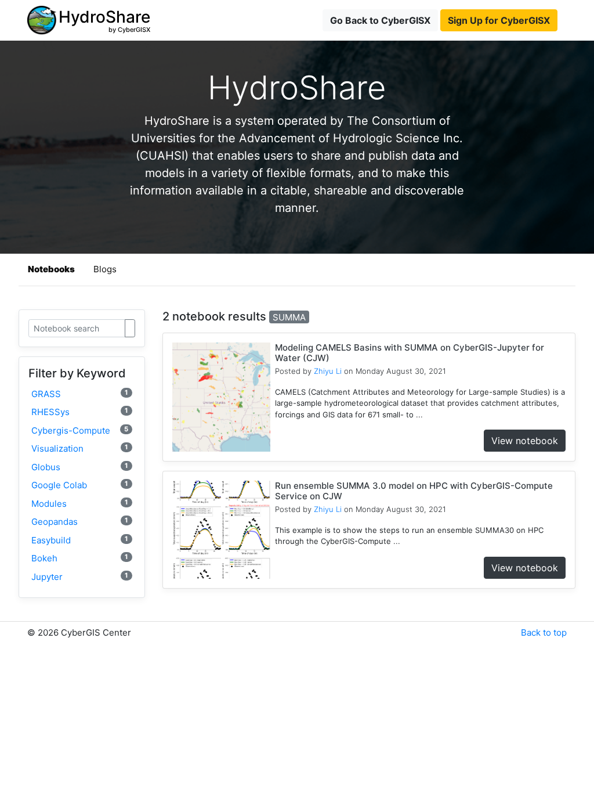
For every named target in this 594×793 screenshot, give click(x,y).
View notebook (524, 440)
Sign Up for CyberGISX (499, 20)
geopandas (79, 521)
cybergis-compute (79, 430)
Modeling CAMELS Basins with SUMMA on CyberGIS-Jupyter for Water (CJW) (409, 352)
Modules (79, 503)
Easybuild (79, 540)
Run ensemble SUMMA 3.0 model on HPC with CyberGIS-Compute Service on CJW (414, 491)
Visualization (79, 448)
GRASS (79, 393)
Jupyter (79, 576)
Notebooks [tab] (51, 269)
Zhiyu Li (328, 371)
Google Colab (79, 485)
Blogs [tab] (105, 269)
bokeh (79, 558)
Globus (79, 467)
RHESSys (79, 411)
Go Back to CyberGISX (380, 20)
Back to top (544, 632)
